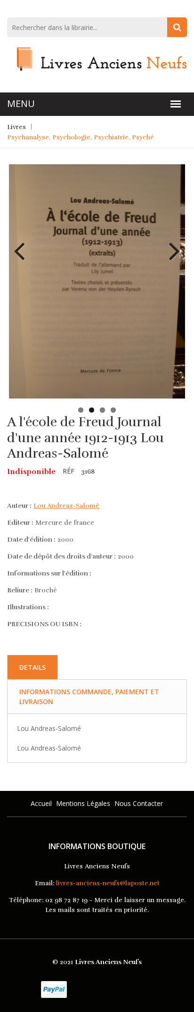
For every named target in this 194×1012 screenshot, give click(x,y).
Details (32, 667)
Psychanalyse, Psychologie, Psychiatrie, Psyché (80, 137)
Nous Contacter (138, 803)
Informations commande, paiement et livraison (89, 696)
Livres (16, 127)
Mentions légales (83, 803)
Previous (23, 244)
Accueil (41, 803)
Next (171, 244)
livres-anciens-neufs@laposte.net (108, 883)
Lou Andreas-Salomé (66, 506)
